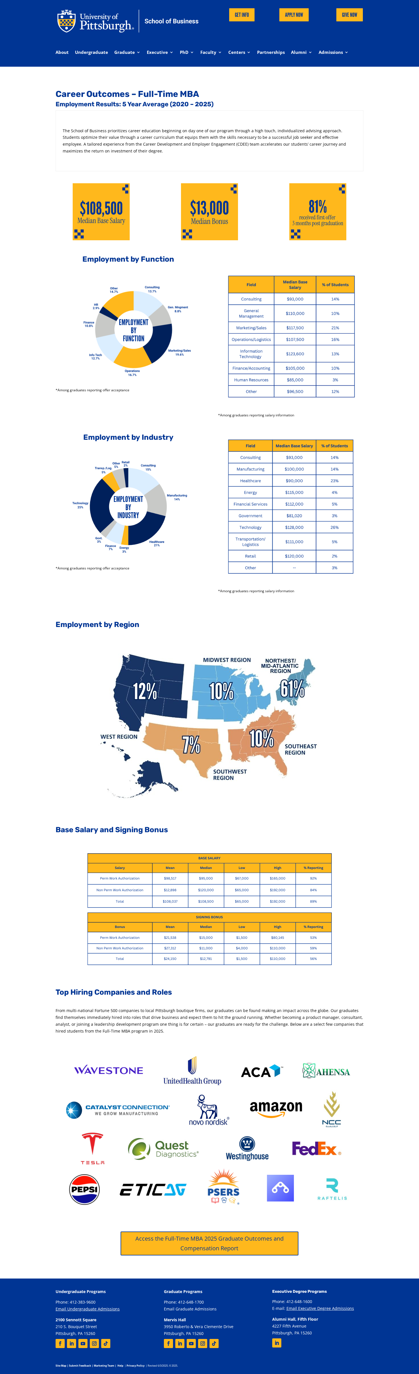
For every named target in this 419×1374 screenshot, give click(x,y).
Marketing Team (104, 1365)
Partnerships (271, 52)
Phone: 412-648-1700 (184, 1302)
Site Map (61, 1365)
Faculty (208, 52)
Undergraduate (91, 52)
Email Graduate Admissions (190, 1309)
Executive (157, 52)
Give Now (349, 14)
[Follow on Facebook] (60, 1343)
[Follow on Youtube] (83, 1343)
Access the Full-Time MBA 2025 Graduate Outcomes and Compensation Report (209, 1243)
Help (120, 1365)
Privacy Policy (136, 1365)
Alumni (299, 52)
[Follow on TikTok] (105, 1343)
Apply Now (294, 14)
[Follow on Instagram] (94, 1343)
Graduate (124, 52)
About (62, 52)
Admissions (331, 52)
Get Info (242, 14)
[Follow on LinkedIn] (71, 1343)
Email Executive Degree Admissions (320, 1308)
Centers (236, 52)
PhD (184, 52)
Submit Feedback (80, 1365)
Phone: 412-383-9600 (75, 1302)
